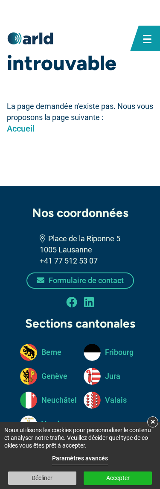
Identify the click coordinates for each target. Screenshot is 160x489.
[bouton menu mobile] (147, 38)
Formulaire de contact (85, 280)
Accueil (21, 128)
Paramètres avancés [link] (80, 458)
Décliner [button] (42, 477)
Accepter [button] (118, 477)
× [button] (153, 421)
